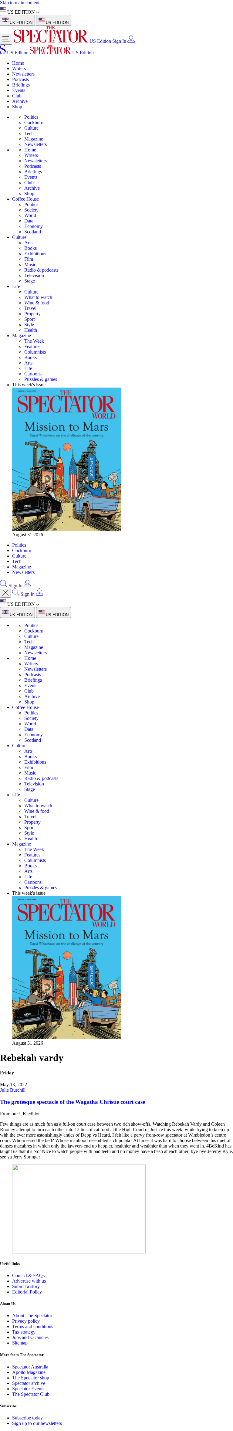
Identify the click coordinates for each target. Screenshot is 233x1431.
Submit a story (26, 1286)
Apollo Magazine (29, 1372)
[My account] (131, 41)
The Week (34, 341)
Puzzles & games (40, 379)
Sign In (119, 41)
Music (30, 264)
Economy (33, 226)
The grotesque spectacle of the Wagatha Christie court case (72, 1102)
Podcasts (20, 79)
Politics (31, 117)
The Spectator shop (30, 1377)
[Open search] (3, 585)
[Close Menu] (5, 593)
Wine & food (36, 302)
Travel (30, 308)
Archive (20, 101)
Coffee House (25, 199)
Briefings (21, 84)
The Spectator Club (30, 1394)
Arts (28, 242)
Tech (29, 133)
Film (28, 259)
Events (18, 90)
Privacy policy (26, 1321)
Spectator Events (28, 1388)
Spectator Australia (30, 1366)
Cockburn (33, 122)
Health (30, 330)
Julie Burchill (12, 1090)
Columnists (35, 351)
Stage (29, 280)
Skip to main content (19, 2)
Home (18, 63)
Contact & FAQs (28, 1275)
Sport (29, 319)
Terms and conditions (32, 1326)
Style (29, 324)
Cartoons (33, 373)
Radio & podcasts (41, 270)
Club (17, 95)
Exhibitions (35, 253)
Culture (31, 128)
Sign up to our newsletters (37, 1423)
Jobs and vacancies (30, 1337)
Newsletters (23, 73)
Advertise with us (29, 1280)
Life (16, 286)
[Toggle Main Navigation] (6, 40)
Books (30, 248)
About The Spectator (32, 1315)
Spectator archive (28, 1383)
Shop (17, 106)
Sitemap (20, 1342)
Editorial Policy (27, 1291)
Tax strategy (23, 1331)
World (30, 215)
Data (28, 220)
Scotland (32, 231)
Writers (19, 68)
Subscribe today (27, 1417)
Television (34, 275)
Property (32, 313)
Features (32, 346)
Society (31, 209)
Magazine (33, 138)
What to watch (38, 297)
